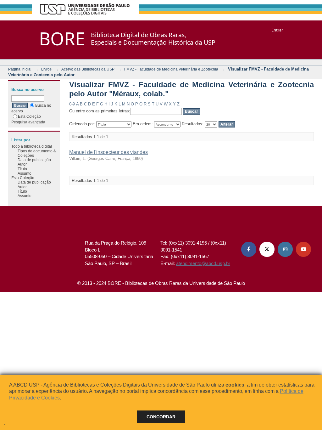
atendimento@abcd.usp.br (203, 263)
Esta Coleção (29, 116)
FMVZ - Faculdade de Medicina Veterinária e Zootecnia (171, 69)
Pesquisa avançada (28, 122)
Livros (46, 69)
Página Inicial (19, 69)
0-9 (72, 104)
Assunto (24, 173)
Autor (22, 164)
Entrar (277, 30)
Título (22, 169)
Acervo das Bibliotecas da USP (87, 69)
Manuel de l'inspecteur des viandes (108, 152)
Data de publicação (34, 160)
